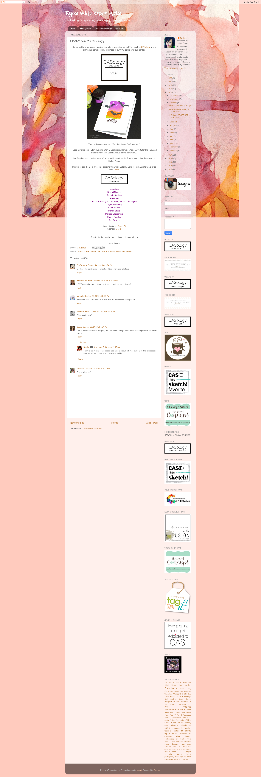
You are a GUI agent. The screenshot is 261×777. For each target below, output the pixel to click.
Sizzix (166, 715)
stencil (177, 757)
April (172, 140)
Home (73, 29)
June (172, 133)
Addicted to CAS (175, 682)
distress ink (185, 734)
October (173, 103)
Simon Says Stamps (183, 712)
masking (184, 749)
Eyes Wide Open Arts (93, 13)
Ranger (129, 251)
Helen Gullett (83, 311)
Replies (83, 342)
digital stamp (171, 733)
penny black (184, 754)
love (174, 749)
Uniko (116, 170)
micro (189, 749)
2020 (169, 85)
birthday (188, 723)
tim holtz (187, 757)
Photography (85, 29)
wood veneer (184, 759)
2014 (169, 166)
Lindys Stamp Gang (183, 704)
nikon (182, 752)
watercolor (168, 759)
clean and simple (179, 725)
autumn (180, 723)
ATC (166, 682)
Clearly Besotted (180, 691)
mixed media (171, 752)
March (173, 143)
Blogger (157, 770)
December (174, 95)
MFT (166, 707)
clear (189, 725)
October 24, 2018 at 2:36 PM (105, 281)
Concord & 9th (180, 694)
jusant (139, 770)
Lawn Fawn (184, 702)
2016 (169, 159)
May (172, 136)
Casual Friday (185, 689)
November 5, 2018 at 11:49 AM (107, 347)
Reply (79, 273)
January (173, 151)
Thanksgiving (176, 717)
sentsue (80, 369)
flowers (188, 739)
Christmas (168, 691)
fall (177, 739)
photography (169, 757)
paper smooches (117, 251)
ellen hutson (91, 251)
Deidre (86, 347)
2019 (169, 89)
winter (176, 759)
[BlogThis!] (96, 247)
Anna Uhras (114, 189)
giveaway (187, 741)
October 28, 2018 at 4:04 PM (95, 327)
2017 (169, 155)
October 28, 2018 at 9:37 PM (97, 369)
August (173, 125)
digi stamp (186, 730)
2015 (169, 162)
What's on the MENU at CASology (179, 110)
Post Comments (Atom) (92, 428)
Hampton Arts (103, 251)
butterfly (167, 725)
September (175, 122)
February (174, 147)
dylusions (168, 736)
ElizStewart (82, 265)
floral (182, 739)
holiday (167, 747)
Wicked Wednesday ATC (179, 720)
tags (181, 757)
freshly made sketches (173, 741)
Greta (79, 327)
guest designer (171, 744)
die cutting (174, 731)
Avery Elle (187, 682)
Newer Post (77, 422)
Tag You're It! (176, 715)
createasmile (177, 728)
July (172, 129)
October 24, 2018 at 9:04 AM (100, 265)
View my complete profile (175, 68)
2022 (169, 78)
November (174, 99)
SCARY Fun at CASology (180, 106)
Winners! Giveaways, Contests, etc (109, 29)
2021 (169, 82)
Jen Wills (96, 201)
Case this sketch (181, 685)
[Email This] (93, 247)
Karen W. (122, 226)
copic (167, 728)
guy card (186, 744)
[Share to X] (98, 247)
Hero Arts (175, 702)
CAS (166, 685)
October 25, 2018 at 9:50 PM (96, 296)
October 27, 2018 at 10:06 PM (103, 311)
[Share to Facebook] (101, 247)
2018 (169, 92)
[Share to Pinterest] (103, 247)
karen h (80, 296)
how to (176, 747)
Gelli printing (170, 699)
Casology (81, 251)
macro (178, 749)
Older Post (152, 422)
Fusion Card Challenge (180, 696)
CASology (145, 47)
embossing (169, 739)
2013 (169, 169)
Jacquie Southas (84, 281)
